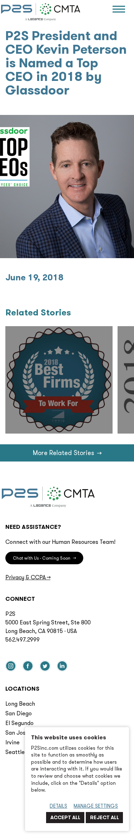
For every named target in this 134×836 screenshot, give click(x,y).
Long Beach (20, 703)
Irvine (12, 742)
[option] (59, 380)
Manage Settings (96, 806)
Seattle (15, 751)
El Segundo (19, 722)
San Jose (17, 732)
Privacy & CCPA (27, 577)
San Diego (18, 713)
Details (58, 806)
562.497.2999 (22, 639)
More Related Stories (67, 453)
